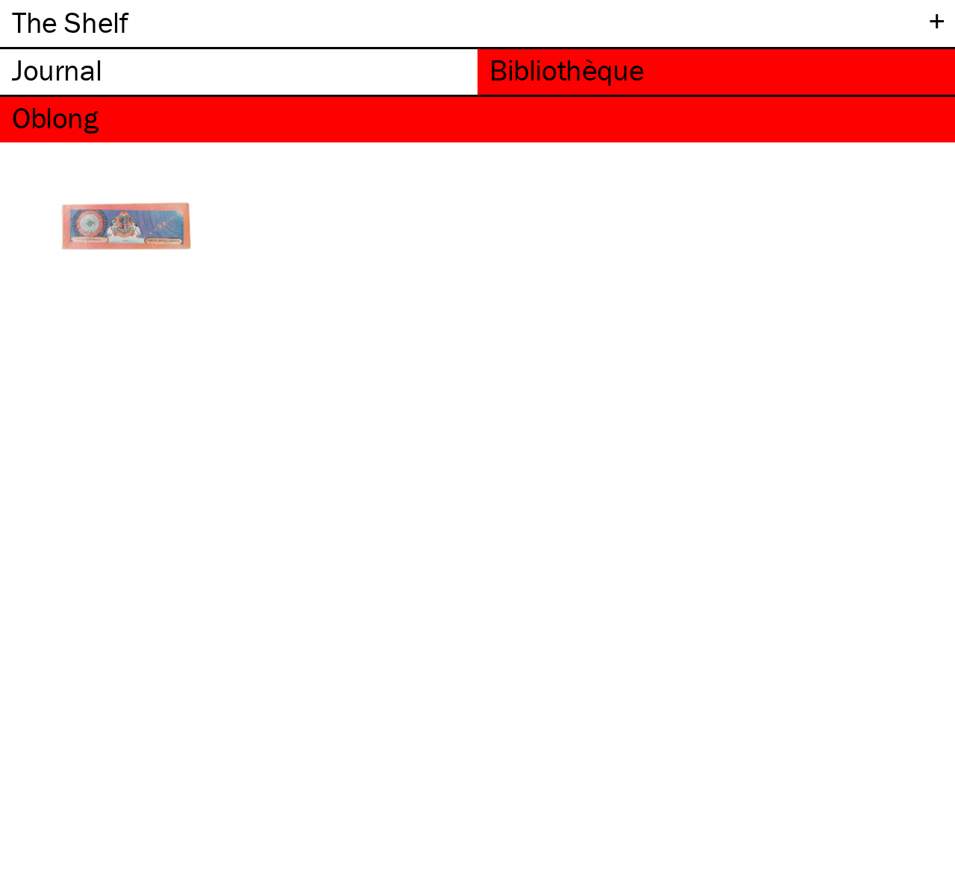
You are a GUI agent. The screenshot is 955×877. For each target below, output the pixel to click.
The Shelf (70, 22)
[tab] (239, 72)
